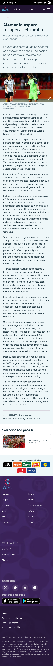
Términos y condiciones (12, 618)
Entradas (31, 499)
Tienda (30, 522)
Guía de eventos (35, 505)
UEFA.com (6, 548)
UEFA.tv (5, 505)
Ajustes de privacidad (11, 627)
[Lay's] (36, 464)
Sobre (30, 516)
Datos (4, 511)
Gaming (31, 494)
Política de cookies (10, 622)
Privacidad (6, 613)
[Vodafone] (21, 470)
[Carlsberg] (26, 464)
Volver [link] (9, 18)
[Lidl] (45, 464)
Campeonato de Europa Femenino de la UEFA (5, 9)
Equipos (5, 516)
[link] (16, 9)
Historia (31, 511)
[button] (45, 9)
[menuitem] (18, 9)
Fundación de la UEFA (11, 554)
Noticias (5, 522)
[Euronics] (31, 470)
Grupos (5, 499)
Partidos (5, 494)
